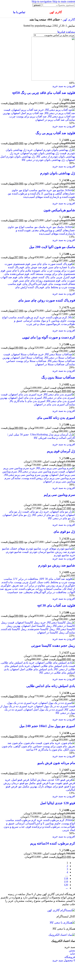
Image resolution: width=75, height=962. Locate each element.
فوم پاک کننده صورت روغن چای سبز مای (46, 300)
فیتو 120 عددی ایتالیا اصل (57, 803)
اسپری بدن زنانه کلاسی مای (56, 418)
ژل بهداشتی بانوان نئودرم (57, 173)
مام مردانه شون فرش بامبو (56, 763)
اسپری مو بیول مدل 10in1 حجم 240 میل (47, 726)
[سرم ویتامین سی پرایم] (37, 481)
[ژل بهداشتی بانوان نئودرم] (37, 159)
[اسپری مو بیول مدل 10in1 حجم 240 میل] (37, 712)
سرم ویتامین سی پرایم (59, 495)
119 (66, 881)
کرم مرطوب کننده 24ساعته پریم (52, 843)
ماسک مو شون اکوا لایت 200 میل (52, 247)
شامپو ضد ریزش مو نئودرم (56, 565)
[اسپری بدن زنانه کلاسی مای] (37, 404)
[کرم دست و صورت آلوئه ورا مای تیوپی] (37, 323)
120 (66, 884)
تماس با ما (19, 12)
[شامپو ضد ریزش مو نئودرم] (37, 555)
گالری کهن (69, 19)
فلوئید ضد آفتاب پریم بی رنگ (55, 133)
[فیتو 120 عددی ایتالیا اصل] (37, 789)
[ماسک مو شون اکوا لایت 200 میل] (37, 233)
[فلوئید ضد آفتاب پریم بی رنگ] (37, 119)
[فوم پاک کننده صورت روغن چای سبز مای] (37, 287)
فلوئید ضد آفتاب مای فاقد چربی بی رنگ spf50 (43, 93)
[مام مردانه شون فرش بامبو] (37, 749)
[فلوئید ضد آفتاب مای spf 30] (37, 592)
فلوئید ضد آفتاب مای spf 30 (56, 605)
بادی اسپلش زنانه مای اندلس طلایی (50, 686)
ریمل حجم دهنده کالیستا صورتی (53, 645)
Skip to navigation (42, 1)
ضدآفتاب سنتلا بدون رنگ (58, 377)
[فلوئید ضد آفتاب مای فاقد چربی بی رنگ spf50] (53, 79)
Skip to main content (63, 1)
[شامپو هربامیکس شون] (37, 196)
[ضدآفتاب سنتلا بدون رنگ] (37, 364)
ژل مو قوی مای (64, 531)
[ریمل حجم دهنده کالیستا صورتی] (37, 632)
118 (66, 878)
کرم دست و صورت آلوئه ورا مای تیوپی (48, 337)
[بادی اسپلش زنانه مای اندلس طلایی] (37, 672)
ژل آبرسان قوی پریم (61, 451)
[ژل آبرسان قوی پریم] (37, 437)
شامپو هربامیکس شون (59, 210)
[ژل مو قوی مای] (37, 518)
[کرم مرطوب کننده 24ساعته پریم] (37, 830)
